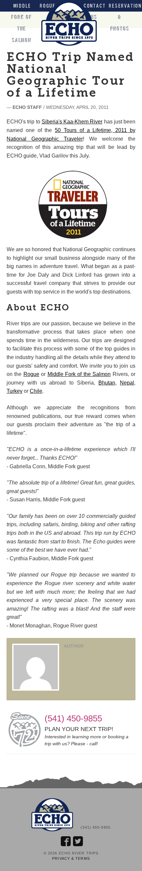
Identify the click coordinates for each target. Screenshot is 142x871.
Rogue (31, 374)
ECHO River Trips (71, 24)
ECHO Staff (27, 107)
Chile (36, 391)
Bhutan (106, 383)
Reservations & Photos (120, 17)
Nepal (127, 383)
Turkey (14, 391)
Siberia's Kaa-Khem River (72, 121)
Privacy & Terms (71, 858)
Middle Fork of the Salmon (22, 23)
